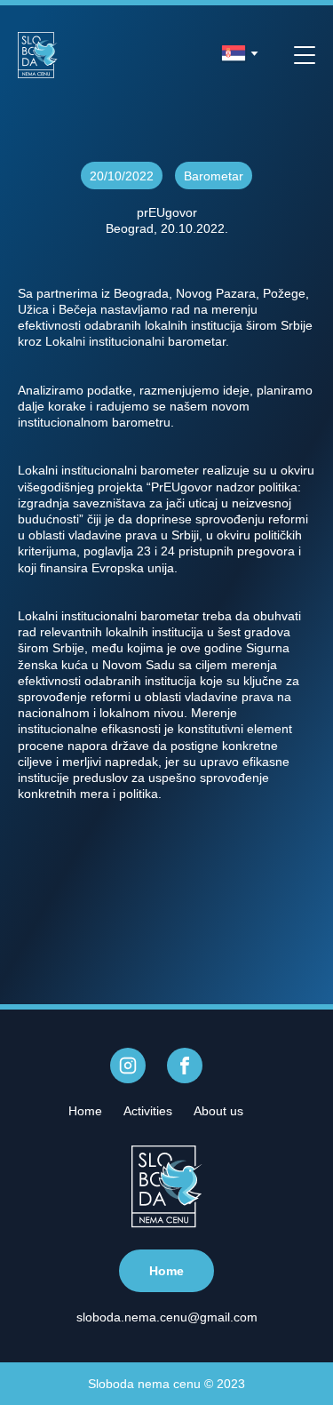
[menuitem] (85, 1111)
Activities (147, 1111)
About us (218, 1111)
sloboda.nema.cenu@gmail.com (167, 1317)
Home (85, 1111)
